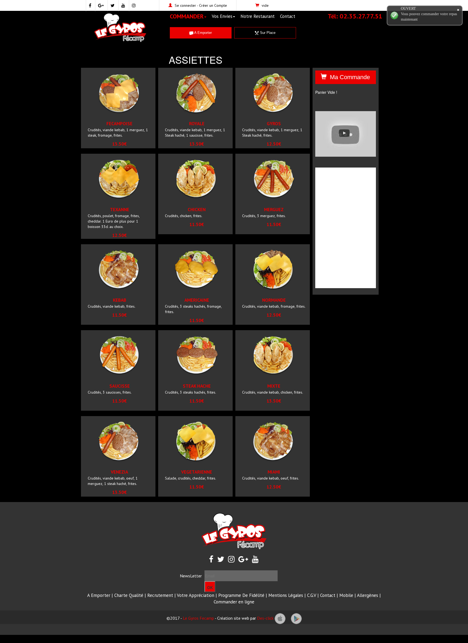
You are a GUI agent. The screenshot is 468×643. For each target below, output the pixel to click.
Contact (287, 16)
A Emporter (202, 33)
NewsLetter (191, 575)
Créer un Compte (213, 5)
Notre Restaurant (257, 16)
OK (210, 587)
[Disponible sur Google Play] (296, 618)
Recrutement (160, 595)
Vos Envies (222, 16)
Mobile (346, 595)
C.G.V (311, 595)
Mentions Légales (285, 595)
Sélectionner (128, 114)
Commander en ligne (234, 602)
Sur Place (267, 33)
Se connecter (185, 5)
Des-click (265, 618)
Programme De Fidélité (241, 595)
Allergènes (367, 595)
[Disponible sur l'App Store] (280, 618)
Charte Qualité (128, 595)
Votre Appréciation (195, 595)
